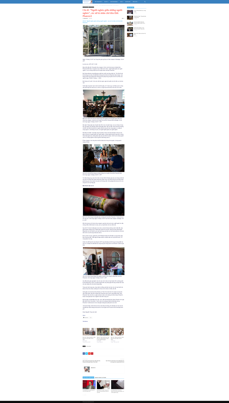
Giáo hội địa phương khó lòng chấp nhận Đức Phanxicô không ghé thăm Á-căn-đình (91, 361)
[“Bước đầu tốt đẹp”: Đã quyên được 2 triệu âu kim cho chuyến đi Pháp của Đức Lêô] (130, 18)
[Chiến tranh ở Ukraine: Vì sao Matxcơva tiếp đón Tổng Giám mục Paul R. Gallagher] (130, 29)
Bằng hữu (135, 1)
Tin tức (106, 1)
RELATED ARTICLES (88, 377)
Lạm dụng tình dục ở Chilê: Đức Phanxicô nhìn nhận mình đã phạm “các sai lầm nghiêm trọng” (117, 391)
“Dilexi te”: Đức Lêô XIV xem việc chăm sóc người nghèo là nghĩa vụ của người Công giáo (103, 338)
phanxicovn (86, 18)
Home (83, 5)
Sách (121, 1)
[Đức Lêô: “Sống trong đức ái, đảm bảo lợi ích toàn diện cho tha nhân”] (89, 331)
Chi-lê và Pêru (88, 346)
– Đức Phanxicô (98, 1)
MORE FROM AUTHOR (100, 377)
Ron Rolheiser (113, 1)
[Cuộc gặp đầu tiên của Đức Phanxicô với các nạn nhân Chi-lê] (89, 384)
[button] (144, 1)
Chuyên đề (127, 1)
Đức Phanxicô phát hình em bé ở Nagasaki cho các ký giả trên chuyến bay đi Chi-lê (115, 361)
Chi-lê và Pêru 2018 (95, 5)
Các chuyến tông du (88, 5)
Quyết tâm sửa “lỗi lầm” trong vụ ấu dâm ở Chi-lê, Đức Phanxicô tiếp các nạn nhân (103, 391)
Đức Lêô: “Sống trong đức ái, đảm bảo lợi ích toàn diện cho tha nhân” (89, 338)
